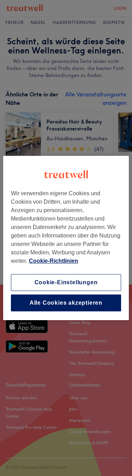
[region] (65, 238)
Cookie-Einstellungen (66, 282)
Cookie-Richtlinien (53, 261)
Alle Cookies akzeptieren (66, 303)
